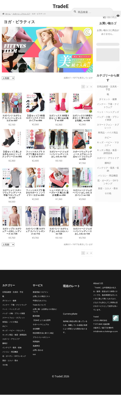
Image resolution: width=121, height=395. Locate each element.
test (34, 354)
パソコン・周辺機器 (108, 175)
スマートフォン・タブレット (108, 126)
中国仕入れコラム (40, 300)
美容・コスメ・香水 (108, 188)
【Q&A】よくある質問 (41, 320)
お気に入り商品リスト (41, 296)
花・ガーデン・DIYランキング (107, 182)
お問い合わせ (38, 350)
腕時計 (108, 162)
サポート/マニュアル (41, 324)
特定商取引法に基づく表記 (43, 333)
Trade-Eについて (39, 305)
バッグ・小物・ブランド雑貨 (108, 118)
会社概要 (36, 328)
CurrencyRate (70, 313)
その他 (108, 193)
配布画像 (36, 316)
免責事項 (36, 346)
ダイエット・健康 (108, 99)
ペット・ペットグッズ (108, 111)
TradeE (61, 6)
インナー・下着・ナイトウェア (108, 106)
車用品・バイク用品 (108, 132)
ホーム (8, 13)
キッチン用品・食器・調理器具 (108, 152)
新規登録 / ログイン (40, 292)
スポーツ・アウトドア (21, 13)
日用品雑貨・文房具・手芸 (108, 88)
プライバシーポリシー (41, 337)
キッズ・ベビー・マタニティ (108, 144)
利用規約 (36, 341)
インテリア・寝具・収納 (108, 169)
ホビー (108, 137)
